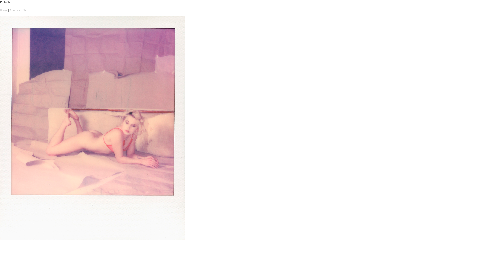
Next (26, 10)
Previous (15, 10)
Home (3, 10)
